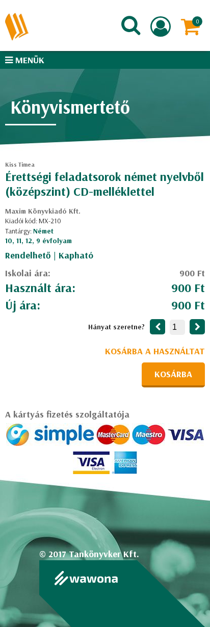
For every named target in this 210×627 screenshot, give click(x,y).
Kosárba (173, 374)
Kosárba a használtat (155, 351)
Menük (28, 60)
